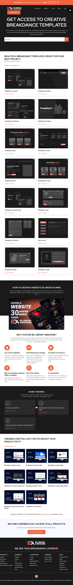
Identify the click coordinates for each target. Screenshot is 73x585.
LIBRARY (46, 8)
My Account (33, 563)
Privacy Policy (48, 557)
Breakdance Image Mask (56, 465)
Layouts (2, 557)
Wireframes (3, 559)
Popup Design (18, 565)
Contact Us (62, 567)
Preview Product (14, 476)
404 (16, 561)
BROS (59, 8)
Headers (17, 557)
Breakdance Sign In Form (34, 486)
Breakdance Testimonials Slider (58, 486)
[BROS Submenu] (61, 8)
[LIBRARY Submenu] (49, 8)
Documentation (64, 557)
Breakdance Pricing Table (34, 465)
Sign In (31, 559)
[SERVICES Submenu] (41, 8)
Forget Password (34, 561)
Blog (16, 569)
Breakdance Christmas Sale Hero (14, 486)
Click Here (46, 514)
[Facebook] (36, 576)
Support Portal (63, 569)
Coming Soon (18, 563)
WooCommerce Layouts (6, 565)
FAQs (61, 559)
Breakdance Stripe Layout (12, 465)
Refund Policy (48, 559)
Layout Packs (3, 563)
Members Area (33, 565)
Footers (17, 559)
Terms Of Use (48, 561)
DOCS (53, 8)
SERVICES (37, 8)
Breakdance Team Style (33, 506)
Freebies (2, 561)
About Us (62, 565)
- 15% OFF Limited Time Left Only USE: (30, 2)
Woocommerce (19, 567)
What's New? (63, 561)
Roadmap (62, 563)
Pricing (31, 557)
